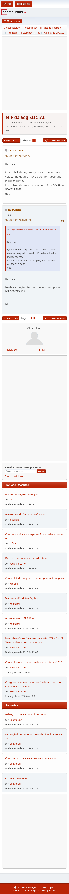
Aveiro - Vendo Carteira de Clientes (25, 514)
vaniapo (14, 583)
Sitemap (52, 890)
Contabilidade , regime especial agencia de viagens (34, 578)
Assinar (41, 471)
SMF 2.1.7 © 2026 (21, 890)
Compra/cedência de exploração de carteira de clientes (34, 536)
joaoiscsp (14, 519)
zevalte (13, 499)
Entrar (42, 349)
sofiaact (14, 543)
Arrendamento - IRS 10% (19, 618)
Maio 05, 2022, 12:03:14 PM (18, 155)
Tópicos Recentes (17, 485)
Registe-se (11, 349)
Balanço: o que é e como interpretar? (26, 714)
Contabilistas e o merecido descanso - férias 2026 (33, 662)
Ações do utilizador (55, 140)
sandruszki (16, 150)
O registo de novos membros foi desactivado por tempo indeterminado (34, 684)
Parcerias (11, 705)
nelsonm (14, 210)
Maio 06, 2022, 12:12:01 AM (18, 220)
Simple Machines (39, 890)
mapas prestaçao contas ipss (21, 494)
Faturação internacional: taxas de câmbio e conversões (34, 736)
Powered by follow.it (14, 476)
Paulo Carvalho (18, 563)
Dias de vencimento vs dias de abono (26, 558)
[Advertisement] (34, 73)
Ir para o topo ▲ (47, 887)
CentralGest (16, 719)
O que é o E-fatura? (16, 778)
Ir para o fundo (11, 140)
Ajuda (16, 887)
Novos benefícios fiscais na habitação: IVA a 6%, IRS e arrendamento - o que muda (34, 640)
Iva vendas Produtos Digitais (21, 598)
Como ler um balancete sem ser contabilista (30, 758)
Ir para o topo (10, 318)
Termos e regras (29, 887)
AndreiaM (15, 603)
